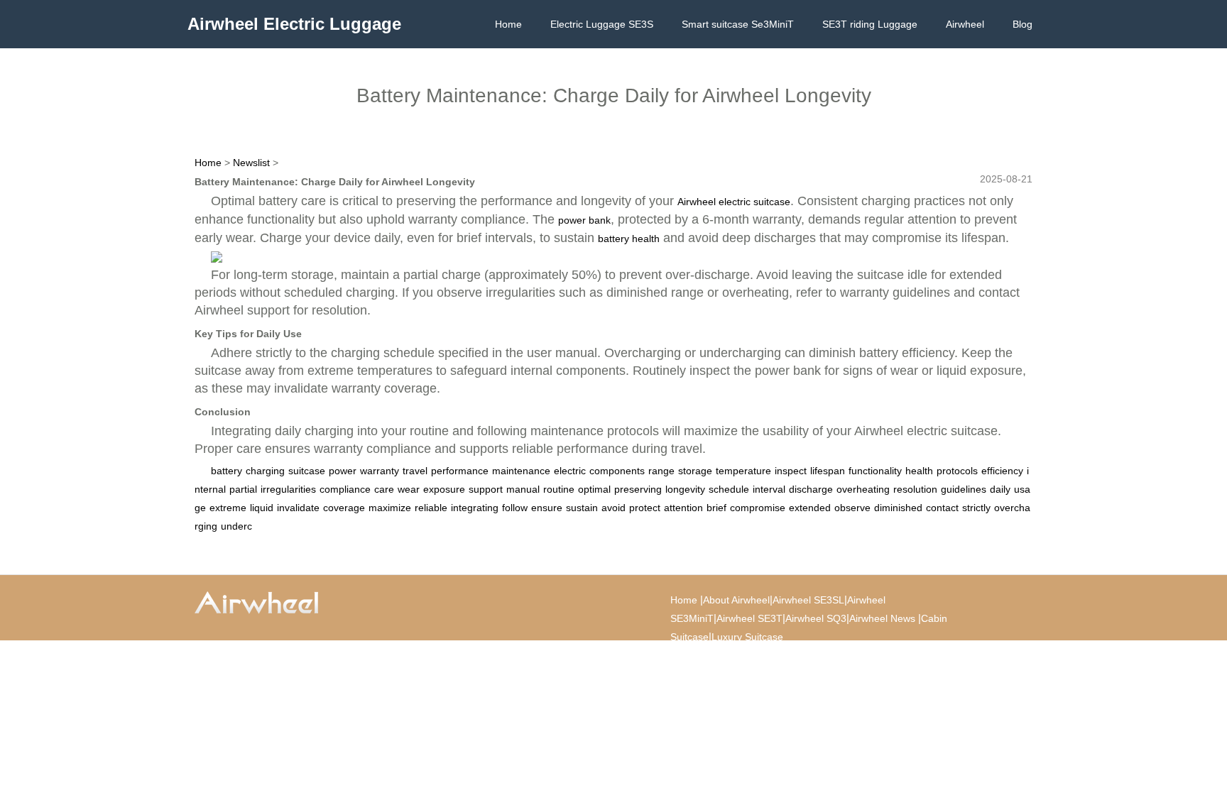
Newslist (251, 162)
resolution (915, 489)
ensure (546, 507)
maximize (390, 507)
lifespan (827, 470)
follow (515, 507)
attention (683, 507)
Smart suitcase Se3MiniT (738, 24)
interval (769, 489)
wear (409, 489)
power (342, 470)
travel (415, 470)
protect (644, 507)
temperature (743, 470)
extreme (227, 507)
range (661, 470)
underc (236, 526)
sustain (582, 507)
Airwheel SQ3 (815, 618)
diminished (898, 507)
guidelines (963, 489)
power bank (584, 220)
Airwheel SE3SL (808, 600)
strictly (976, 507)
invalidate (298, 507)
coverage (344, 507)
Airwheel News (882, 618)
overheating (863, 489)
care (384, 489)
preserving (638, 489)
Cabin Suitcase (832, 655)
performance (460, 470)
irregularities (288, 489)
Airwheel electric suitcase (733, 201)
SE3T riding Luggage (869, 24)
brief (716, 507)
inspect (791, 470)
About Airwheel (736, 600)
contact (942, 507)
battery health (629, 238)
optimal (594, 489)
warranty (379, 470)
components (617, 470)
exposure (444, 489)
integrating (474, 507)
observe (852, 507)
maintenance (521, 470)
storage (695, 470)
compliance (345, 489)
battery (226, 470)
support (486, 489)
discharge (811, 489)
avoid (613, 507)
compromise (757, 507)
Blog (1022, 24)
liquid (261, 507)
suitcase (306, 470)
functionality (875, 470)
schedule (729, 489)
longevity (685, 489)
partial (243, 489)
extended (810, 507)
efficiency (1002, 470)
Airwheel (965, 24)
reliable (431, 507)
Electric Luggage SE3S (601, 24)
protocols (957, 470)
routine (558, 489)
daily (1000, 489)
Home (508, 24)
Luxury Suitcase (747, 636)
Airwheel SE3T (749, 618)
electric (570, 470)
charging (265, 470)
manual (523, 489)
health (919, 470)
